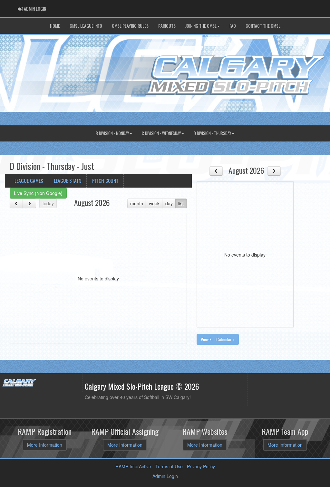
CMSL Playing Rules (130, 25)
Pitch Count (105, 180)
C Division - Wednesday (161, 133)
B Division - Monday (112, 133)
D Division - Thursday (212, 133)
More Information (44, 445)
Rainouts (167, 25)
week (154, 203)
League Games (29, 180)
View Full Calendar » (218, 339)
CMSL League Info (86, 25)
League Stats (68, 180)
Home (55, 25)
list (181, 203)
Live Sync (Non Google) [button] (38, 193)
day (169, 203)
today (48, 203)
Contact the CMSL (263, 25)
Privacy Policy (201, 466)
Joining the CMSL (201, 25)
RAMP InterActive (133, 466)
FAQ (232, 25)
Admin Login (165, 476)
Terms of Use (169, 466)
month (136, 203)
